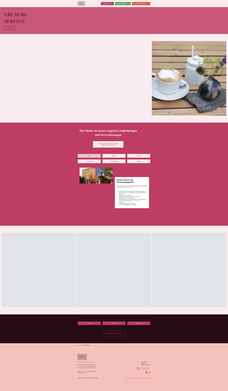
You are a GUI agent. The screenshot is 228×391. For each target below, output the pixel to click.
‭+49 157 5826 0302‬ (144, 369)
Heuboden (89, 323)
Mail (81, 371)
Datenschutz (141, 377)
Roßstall (114, 323)
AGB (137, 377)
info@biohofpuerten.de (145, 367)
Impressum (147, 377)
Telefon (85, 371)
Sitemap (133, 377)
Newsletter (10, 28)
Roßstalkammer (138, 323)
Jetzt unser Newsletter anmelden (86, 366)
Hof (96, 371)
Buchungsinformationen (114, 333)
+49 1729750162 (136, 200)
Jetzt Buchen (127, 378)
